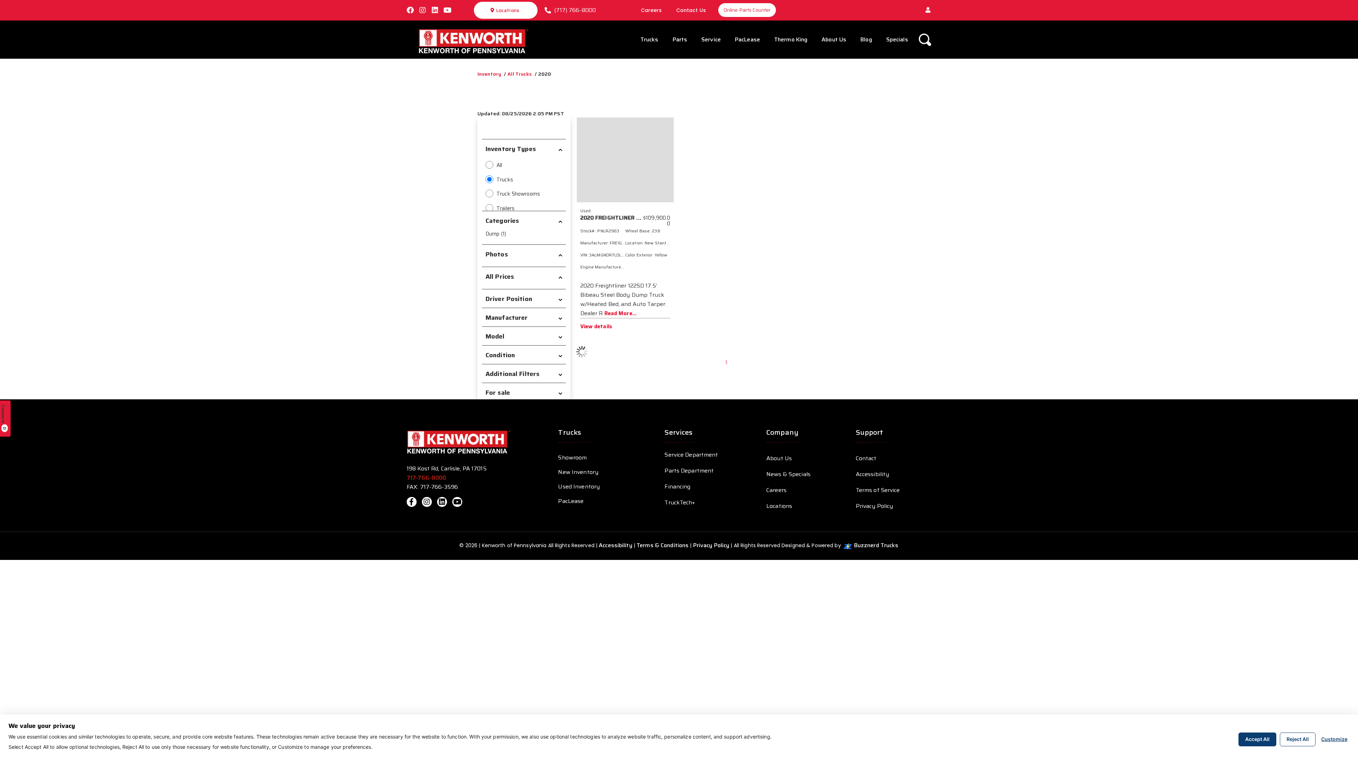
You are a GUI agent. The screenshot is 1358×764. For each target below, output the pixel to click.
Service (711, 39)
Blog (866, 39)
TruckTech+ (680, 502)
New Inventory (578, 472)
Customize (1334, 739)
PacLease (747, 39)
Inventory (489, 74)
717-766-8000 (427, 477)
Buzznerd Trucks (876, 545)
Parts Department (689, 470)
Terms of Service (878, 490)
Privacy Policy (874, 506)
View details (596, 326)
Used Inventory (579, 486)
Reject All (1298, 739)
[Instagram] (422, 10)
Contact (866, 458)
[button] (927, 10)
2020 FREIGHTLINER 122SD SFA (622, 217)
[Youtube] (447, 10)
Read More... (620, 313)
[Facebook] (410, 10)
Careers (651, 10)
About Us (834, 39)
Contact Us (691, 10)
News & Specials (788, 474)
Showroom (572, 457)
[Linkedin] (435, 10)
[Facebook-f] (412, 502)
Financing (677, 486)
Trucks (649, 39)
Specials (897, 39)
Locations (507, 10)
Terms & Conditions (663, 545)
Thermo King (790, 39)
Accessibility (872, 474)
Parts (680, 39)
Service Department (691, 454)
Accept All (1257, 739)
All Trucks (519, 74)
